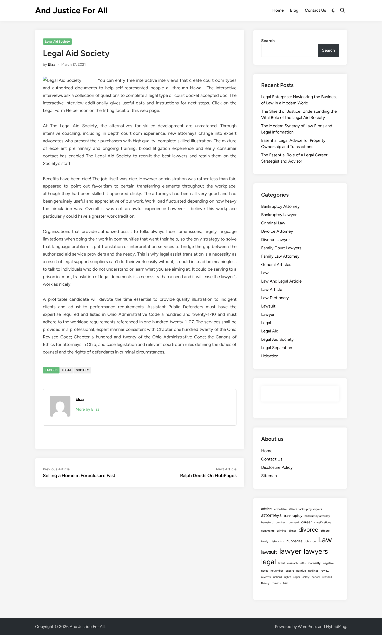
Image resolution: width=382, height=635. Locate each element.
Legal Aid (269, 331)
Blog (294, 10)
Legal (266, 322)
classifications (322, 522)
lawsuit (269, 552)
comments (267, 530)
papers (290, 570)
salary (305, 577)
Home (278, 10)
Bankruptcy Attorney (280, 206)
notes (264, 570)
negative (328, 563)
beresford (267, 522)
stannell (327, 577)
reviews (266, 577)
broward (294, 522)
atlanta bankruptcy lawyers (305, 509)
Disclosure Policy (277, 467)
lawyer (290, 551)
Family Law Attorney (280, 256)
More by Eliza (88, 409)
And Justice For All (71, 10)
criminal (281, 530)
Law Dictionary (275, 297)
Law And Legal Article (281, 281)
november (277, 570)
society (82, 370)
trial (285, 583)
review (325, 570)
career (306, 522)
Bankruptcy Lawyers (279, 214)
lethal (281, 563)
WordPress (307, 626)
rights (287, 577)
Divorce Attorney (277, 231)
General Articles (276, 264)
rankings (313, 570)
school (316, 577)
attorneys (271, 515)
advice (266, 509)
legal (66, 370)
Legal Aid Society (57, 41)
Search (268, 40)
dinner (292, 530)
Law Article (271, 289)
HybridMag (336, 626)
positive (301, 570)
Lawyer (267, 314)
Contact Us (315, 10)
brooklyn (281, 522)
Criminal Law (273, 222)
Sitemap (269, 475)
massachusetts (296, 563)
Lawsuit (268, 306)
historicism (277, 541)
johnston (310, 541)
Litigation (270, 355)
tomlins (276, 583)
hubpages (294, 541)
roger (296, 577)
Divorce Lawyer (275, 239)
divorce (308, 529)
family (264, 541)
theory (265, 583)
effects (325, 530)
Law (265, 272)
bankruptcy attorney (317, 516)
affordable (280, 509)
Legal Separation (276, 347)
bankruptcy (293, 515)
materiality (314, 563)
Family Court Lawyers (281, 247)
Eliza (51, 64)
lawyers (316, 551)
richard (277, 577)
